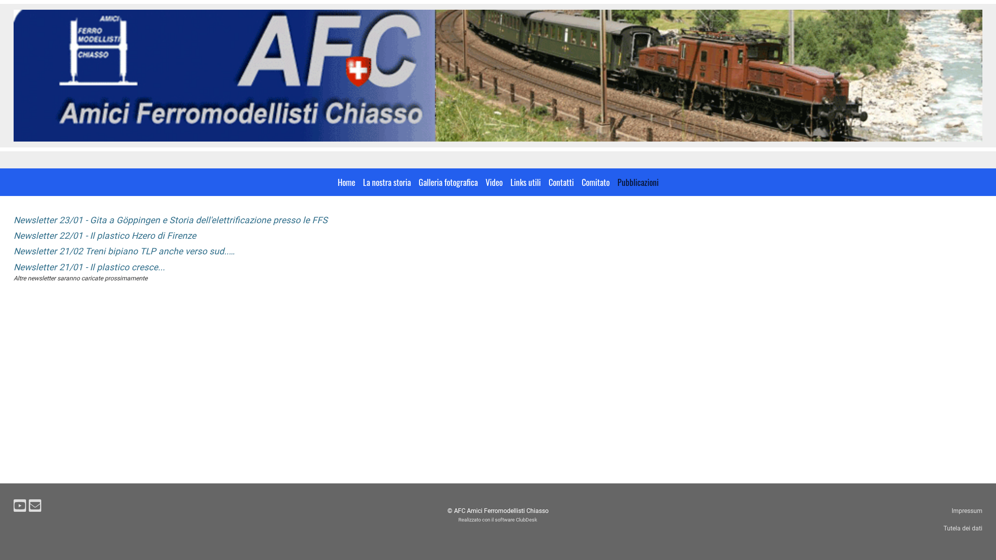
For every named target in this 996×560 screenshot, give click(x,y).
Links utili (525, 182)
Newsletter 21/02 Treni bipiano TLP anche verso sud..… (124, 251)
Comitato (596, 182)
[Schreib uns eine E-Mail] (35, 507)
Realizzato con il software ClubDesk (497, 520)
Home (346, 182)
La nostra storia (387, 182)
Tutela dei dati (962, 528)
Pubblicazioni (638, 182)
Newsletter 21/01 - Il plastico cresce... (89, 267)
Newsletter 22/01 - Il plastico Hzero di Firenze (105, 236)
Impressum (967, 510)
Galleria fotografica (448, 182)
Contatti (561, 182)
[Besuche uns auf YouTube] (20, 507)
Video (494, 182)
